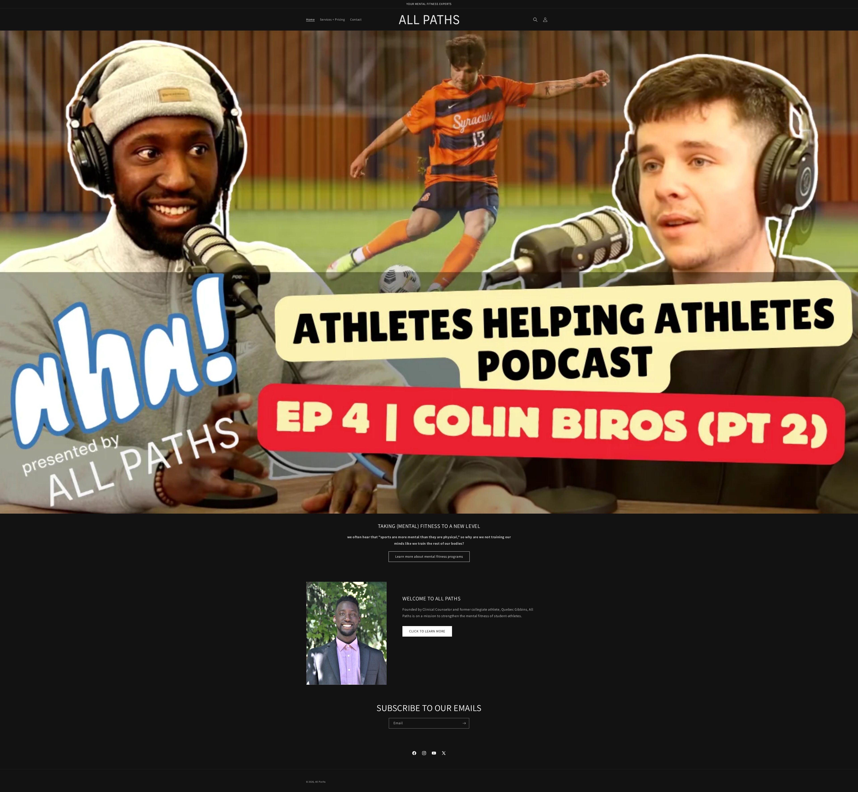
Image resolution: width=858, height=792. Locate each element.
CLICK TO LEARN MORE (427, 631)
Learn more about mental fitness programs (429, 556)
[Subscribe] (464, 723)
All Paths (320, 781)
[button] (535, 20)
